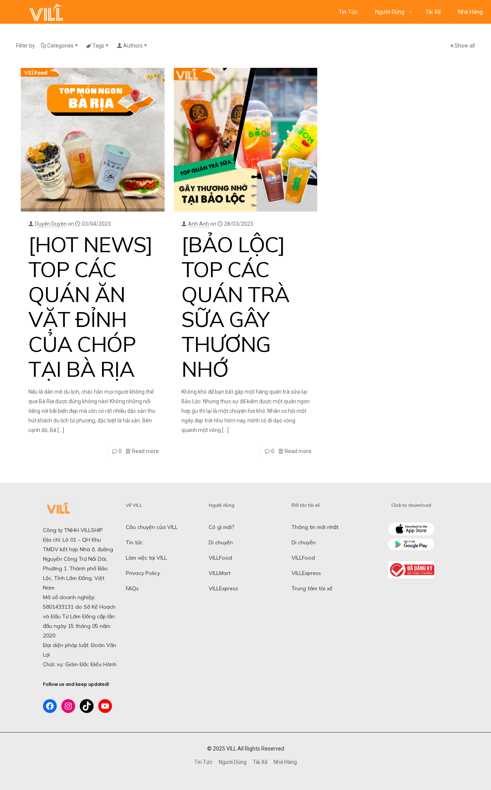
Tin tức (134, 542)
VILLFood (220, 557)
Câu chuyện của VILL (152, 527)
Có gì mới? (221, 527)
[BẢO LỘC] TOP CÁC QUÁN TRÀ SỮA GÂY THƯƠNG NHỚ (235, 306)
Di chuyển (221, 542)
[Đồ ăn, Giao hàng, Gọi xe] (46, 11)
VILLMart (220, 573)
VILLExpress (223, 588)
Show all (465, 46)
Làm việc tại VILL (146, 557)
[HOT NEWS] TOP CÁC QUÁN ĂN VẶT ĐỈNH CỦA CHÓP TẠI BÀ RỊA (90, 306)
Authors (133, 46)
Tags (98, 46)
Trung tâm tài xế (312, 588)
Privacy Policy (143, 573)
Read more (145, 451)
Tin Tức (203, 762)
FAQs (132, 588)
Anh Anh (198, 224)
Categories (60, 46)
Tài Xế (260, 762)
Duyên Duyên (51, 224)
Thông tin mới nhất (315, 527)
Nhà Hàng (285, 762)
